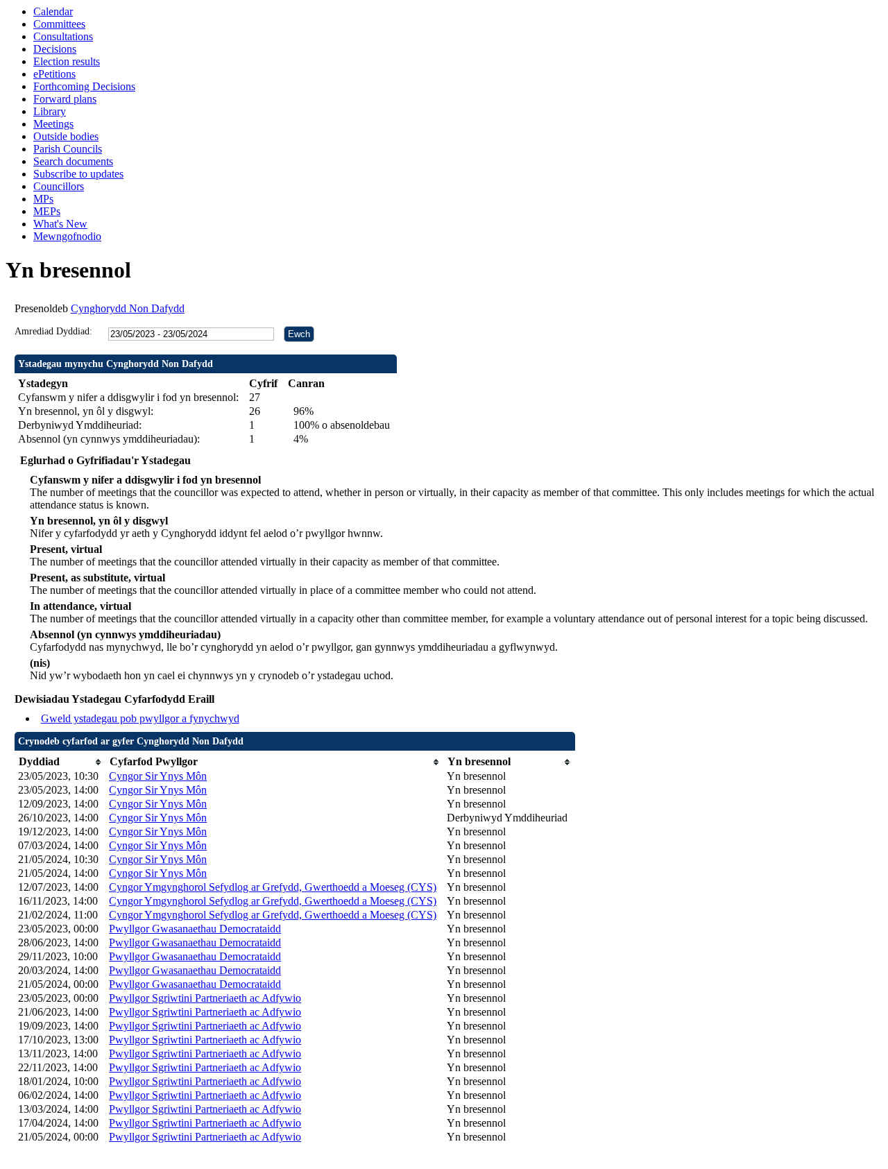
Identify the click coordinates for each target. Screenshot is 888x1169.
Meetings (53, 124)
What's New (60, 224)
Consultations (63, 36)
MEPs (46, 211)
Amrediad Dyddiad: (53, 331)
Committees (59, 24)
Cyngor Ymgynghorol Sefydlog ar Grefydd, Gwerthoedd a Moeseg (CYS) (272, 887)
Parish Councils (67, 149)
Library (49, 111)
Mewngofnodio (67, 236)
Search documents (73, 161)
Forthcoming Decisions (84, 86)
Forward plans (64, 99)
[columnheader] (60, 762)
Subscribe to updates (78, 174)
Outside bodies (66, 136)
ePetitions (54, 74)
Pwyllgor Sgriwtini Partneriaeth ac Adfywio (205, 998)
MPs (43, 199)
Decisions (54, 49)
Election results (66, 61)
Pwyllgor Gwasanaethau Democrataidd (195, 929)
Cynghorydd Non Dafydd (128, 308)
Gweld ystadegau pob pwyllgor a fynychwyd (140, 718)
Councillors (58, 186)
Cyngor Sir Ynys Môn (158, 776)
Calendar (53, 11)
